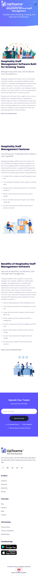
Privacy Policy (5, 527)
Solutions (4, 484)
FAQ (2, 504)
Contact (3, 515)
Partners (4, 507)
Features (4, 481)
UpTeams (15, 566)
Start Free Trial (19, 418)
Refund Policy (5, 534)
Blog (2, 511)
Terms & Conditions (7, 530)
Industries (4, 488)
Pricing (3, 491)
